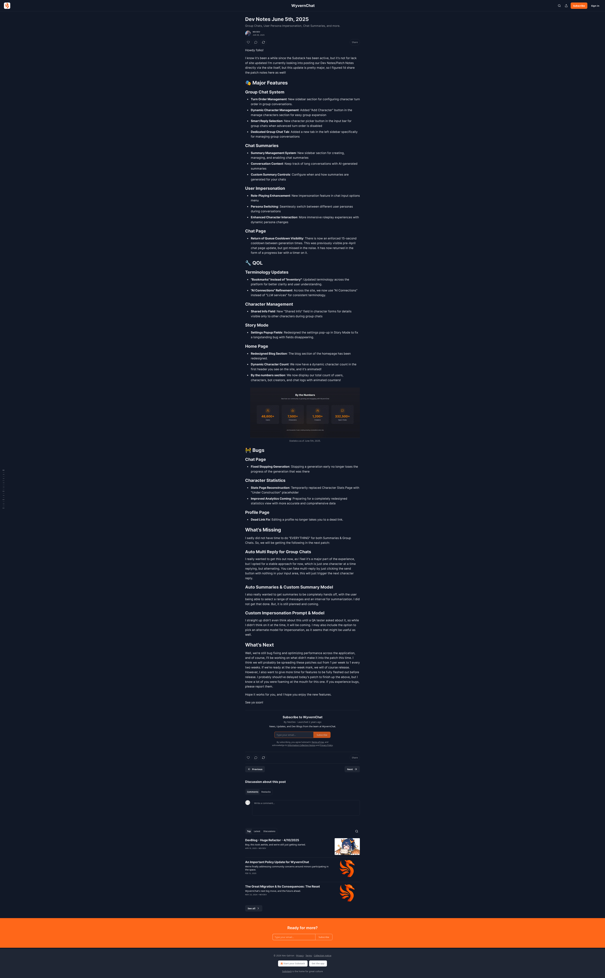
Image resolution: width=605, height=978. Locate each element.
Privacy (300, 955)
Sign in (595, 5)
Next (350, 769)
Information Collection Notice (301, 745)
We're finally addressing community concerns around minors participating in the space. (286, 868)
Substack (287, 971)
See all (251, 908)
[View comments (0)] (256, 42)
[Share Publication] (566, 6)
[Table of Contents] (3, 489)
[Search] (559, 6)
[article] (302, 846)
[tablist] (258, 792)
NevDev (256, 32)
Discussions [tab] (269, 831)
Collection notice (322, 955)
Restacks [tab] (266, 791)
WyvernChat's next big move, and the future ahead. (273, 890)
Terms (308, 955)
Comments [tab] (252, 791)
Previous (257, 769)
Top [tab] (249, 831)
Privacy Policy (326, 745)
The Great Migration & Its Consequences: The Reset (282, 886)
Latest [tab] (257, 831)
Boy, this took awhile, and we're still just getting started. (275, 844)
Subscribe (579, 5)
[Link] (240, 82)
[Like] (248, 42)
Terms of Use (318, 742)
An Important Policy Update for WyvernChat (277, 862)
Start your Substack (294, 963)
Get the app (318, 963)
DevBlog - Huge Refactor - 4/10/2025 (272, 840)
